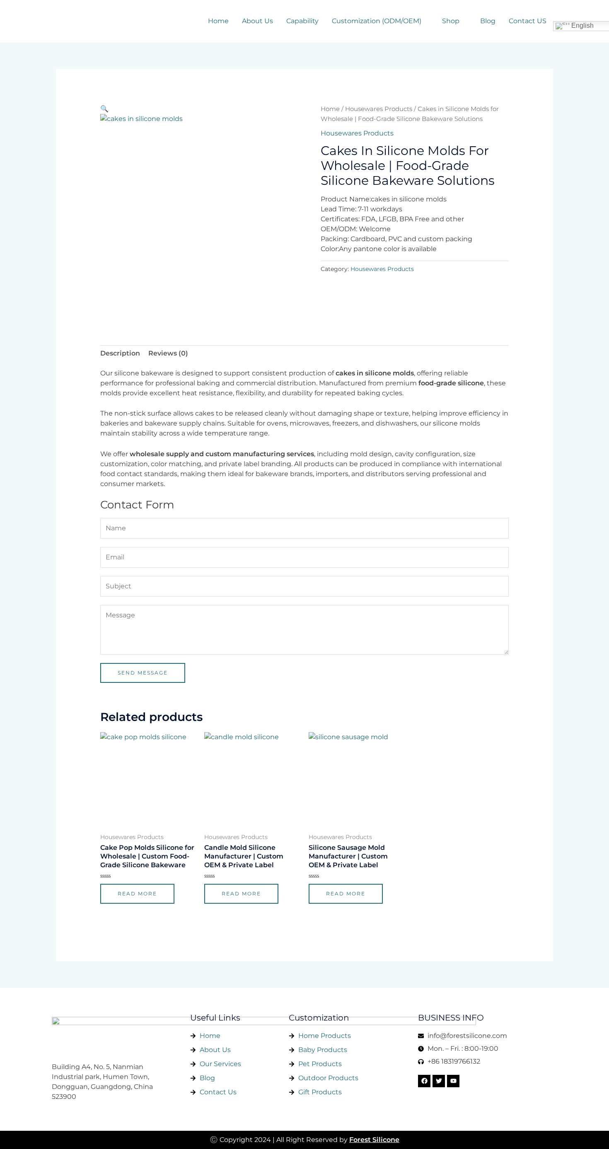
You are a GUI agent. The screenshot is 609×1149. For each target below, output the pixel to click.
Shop (450, 21)
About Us (257, 21)
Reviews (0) (168, 353)
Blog (487, 21)
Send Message (143, 673)
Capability (302, 21)
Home (218, 21)
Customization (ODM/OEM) (376, 21)
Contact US (527, 21)
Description (120, 353)
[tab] (120, 353)
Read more (137, 893)
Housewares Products (378, 109)
